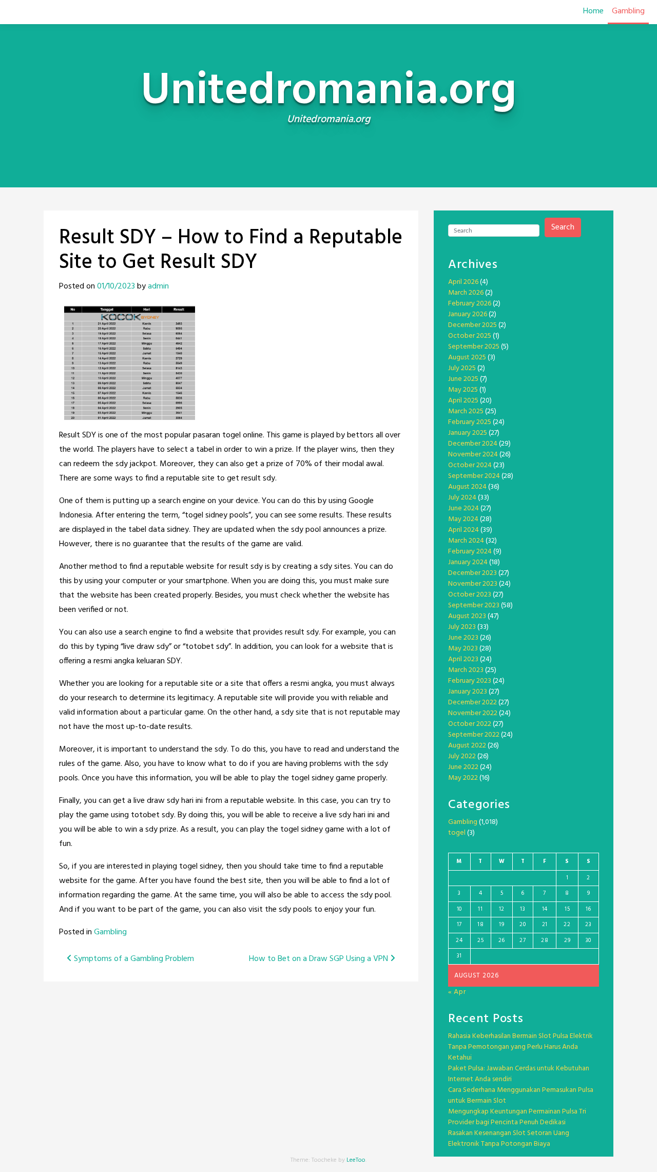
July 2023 (462, 627)
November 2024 (473, 454)
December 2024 (472, 444)
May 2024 (463, 519)
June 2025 (463, 379)
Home (593, 11)
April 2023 (463, 659)
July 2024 (462, 498)
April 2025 (463, 401)
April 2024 (463, 530)
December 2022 (472, 702)
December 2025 (472, 325)
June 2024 (463, 508)
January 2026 (467, 314)
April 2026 (463, 282)
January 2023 (467, 692)
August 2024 (467, 487)
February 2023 (469, 681)
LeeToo (355, 1160)
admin (158, 286)
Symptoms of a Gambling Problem (133, 959)
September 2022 (473, 735)
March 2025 (466, 411)
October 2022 (469, 724)
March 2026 (466, 293)
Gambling (628, 11)
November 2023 (472, 584)
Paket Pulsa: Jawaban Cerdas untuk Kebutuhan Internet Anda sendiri (518, 1074)
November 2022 (472, 713)
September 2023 (473, 605)
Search (562, 227)
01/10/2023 (116, 286)
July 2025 (462, 368)
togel (457, 833)
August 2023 (467, 616)
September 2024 (474, 476)
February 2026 (469, 304)
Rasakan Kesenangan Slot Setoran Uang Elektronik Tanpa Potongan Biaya (508, 1138)
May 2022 (463, 778)
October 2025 (469, 336)
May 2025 (463, 390)
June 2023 (463, 638)
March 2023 (466, 670)
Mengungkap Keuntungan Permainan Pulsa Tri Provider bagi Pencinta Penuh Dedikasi (517, 1117)
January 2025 (467, 433)
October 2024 (470, 465)
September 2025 (473, 347)
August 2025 (467, 357)
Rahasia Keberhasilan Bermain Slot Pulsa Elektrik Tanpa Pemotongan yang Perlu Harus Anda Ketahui (520, 1047)
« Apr (457, 992)
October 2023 (469, 595)
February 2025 (469, 422)
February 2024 (470, 552)
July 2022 (462, 756)
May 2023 (463, 649)
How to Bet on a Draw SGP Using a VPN (319, 959)
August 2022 (467, 746)
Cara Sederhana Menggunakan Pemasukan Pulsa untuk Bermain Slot (520, 1095)
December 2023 (472, 573)
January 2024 (468, 562)
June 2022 (463, 767)
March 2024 (466, 541)
